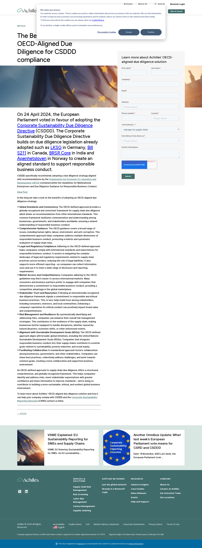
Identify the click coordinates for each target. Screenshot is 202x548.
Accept (129, 32)
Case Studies (137, 488)
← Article (21, 413)
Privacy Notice (155, 524)
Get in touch (176, 11)
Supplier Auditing (82, 510)
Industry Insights (140, 484)
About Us (142, 4)
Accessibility (58, 524)
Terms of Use (173, 524)
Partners (128, 4)
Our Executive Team (170, 493)
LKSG (56, 147)
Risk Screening (80, 494)
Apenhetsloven (31, 158)
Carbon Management (84, 506)
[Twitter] (19, 491)
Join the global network (114, 484)
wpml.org (81, 544)
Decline (151, 32)
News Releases (138, 493)
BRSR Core (60, 153)
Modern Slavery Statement (106, 524)
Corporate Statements (134, 524)
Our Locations (167, 497)
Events (134, 497)
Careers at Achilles (169, 488)
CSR (87, 524)
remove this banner (136, 544)
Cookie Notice (98, 20)
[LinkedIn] (26, 491)
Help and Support (140, 501)
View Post (22, 192)
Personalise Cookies (106, 32)
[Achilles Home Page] (28, 10)
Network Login (177, 4)
